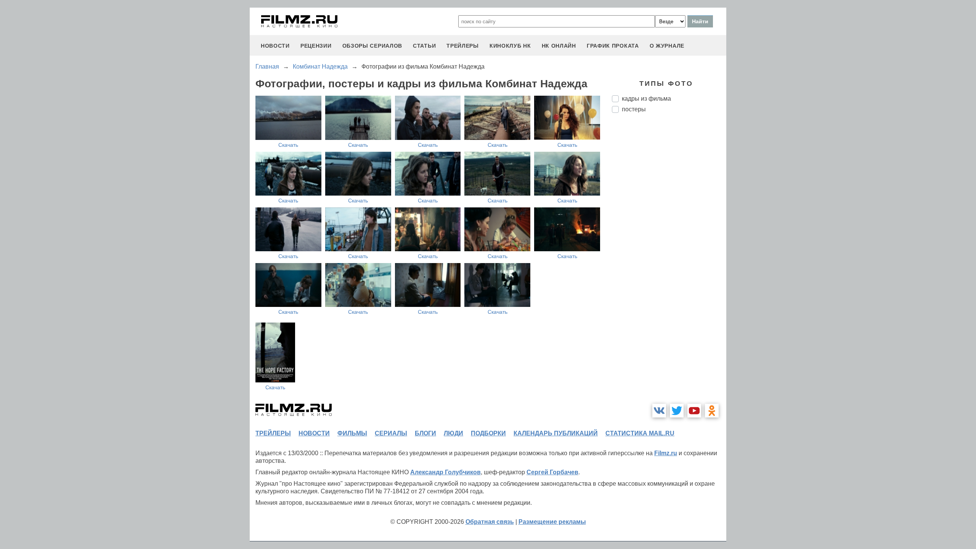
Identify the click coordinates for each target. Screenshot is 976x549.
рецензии (316, 46)
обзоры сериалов (372, 46)
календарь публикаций (556, 433)
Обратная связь (490, 521)
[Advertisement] (669, 246)
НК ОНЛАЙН (559, 46)
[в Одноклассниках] (712, 410)
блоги (425, 433)
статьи (424, 46)
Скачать (288, 145)
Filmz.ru (665, 453)
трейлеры (462, 46)
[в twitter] (677, 410)
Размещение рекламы (552, 521)
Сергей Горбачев (552, 472)
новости (275, 46)
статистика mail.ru (639, 433)
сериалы (391, 433)
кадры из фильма (646, 98)
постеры (634, 109)
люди (453, 433)
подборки (488, 433)
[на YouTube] (694, 410)
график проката (613, 46)
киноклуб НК (510, 46)
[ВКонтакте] (659, 410)
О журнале (667, 46)
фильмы (352, 433)
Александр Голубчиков (445, 472)
